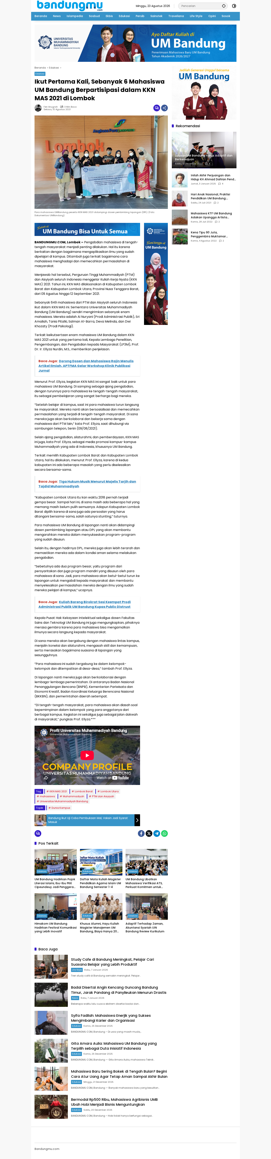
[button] (224, 6)
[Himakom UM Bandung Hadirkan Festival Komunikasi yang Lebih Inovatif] (56, 906)
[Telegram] (156, 833)
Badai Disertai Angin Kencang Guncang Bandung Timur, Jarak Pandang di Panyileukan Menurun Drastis (118, 990)
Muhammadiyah (73, 796)
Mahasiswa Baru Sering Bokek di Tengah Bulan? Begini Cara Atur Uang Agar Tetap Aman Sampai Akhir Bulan (119, 1074)
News (75, 998)
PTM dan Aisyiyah (103, 796)
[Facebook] (141, 833)
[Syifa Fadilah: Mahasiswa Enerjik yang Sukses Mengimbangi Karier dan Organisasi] (51, 1023)
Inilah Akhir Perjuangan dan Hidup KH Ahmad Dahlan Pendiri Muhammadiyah (213, 177)
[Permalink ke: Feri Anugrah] (39, 108)
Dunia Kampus (61, 808)
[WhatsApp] (164, 833)
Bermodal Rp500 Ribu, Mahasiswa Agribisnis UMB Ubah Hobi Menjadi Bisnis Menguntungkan (114, 1102)
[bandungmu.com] (71, 6)
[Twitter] (149, 833)
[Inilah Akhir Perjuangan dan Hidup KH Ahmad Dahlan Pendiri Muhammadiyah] (180, 179)
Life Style (77, 969)
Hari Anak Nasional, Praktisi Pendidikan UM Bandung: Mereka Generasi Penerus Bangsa (210, 196)
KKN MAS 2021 (58, 791)
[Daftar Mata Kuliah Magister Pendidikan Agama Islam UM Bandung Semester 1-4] (101, 862)
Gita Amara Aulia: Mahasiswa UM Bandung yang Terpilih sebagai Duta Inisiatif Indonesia (114, 1046)
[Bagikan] (164, 108)
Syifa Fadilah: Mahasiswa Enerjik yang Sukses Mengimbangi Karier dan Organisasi (111, 1018)
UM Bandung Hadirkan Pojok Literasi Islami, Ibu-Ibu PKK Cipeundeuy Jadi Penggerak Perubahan (55, 883)
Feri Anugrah (51, 107)
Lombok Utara (110, 791)
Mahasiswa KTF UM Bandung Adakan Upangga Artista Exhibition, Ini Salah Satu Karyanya (211, 216)
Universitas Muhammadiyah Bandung (64, 801)
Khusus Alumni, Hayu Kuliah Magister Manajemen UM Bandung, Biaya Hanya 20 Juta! (99, 928)
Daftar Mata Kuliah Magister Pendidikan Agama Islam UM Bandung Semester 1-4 (100, 883)
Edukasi (40, 73)
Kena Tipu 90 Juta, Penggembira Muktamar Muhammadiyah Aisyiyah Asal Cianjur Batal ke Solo (212, 235)
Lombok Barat (84, 791)
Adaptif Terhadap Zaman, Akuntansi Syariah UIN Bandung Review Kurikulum (145, 927)
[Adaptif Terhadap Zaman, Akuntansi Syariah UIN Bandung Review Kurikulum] (147, 906)
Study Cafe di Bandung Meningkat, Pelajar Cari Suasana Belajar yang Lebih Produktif (112, 962)
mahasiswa (47, 796)
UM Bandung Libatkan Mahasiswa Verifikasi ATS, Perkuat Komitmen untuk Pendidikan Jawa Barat (144, 883)
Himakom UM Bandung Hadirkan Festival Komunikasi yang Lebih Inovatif (56, 927)
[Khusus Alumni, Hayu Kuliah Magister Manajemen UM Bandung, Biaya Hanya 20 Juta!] (101, 906)
